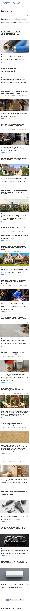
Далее (21, 600)
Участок (10, 162)
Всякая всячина (11, 13)
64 (16, 600)
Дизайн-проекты (11, 461)
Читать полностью (5, 26)
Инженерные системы (12, 285)
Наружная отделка (12, 356)
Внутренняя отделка (12, 95)
